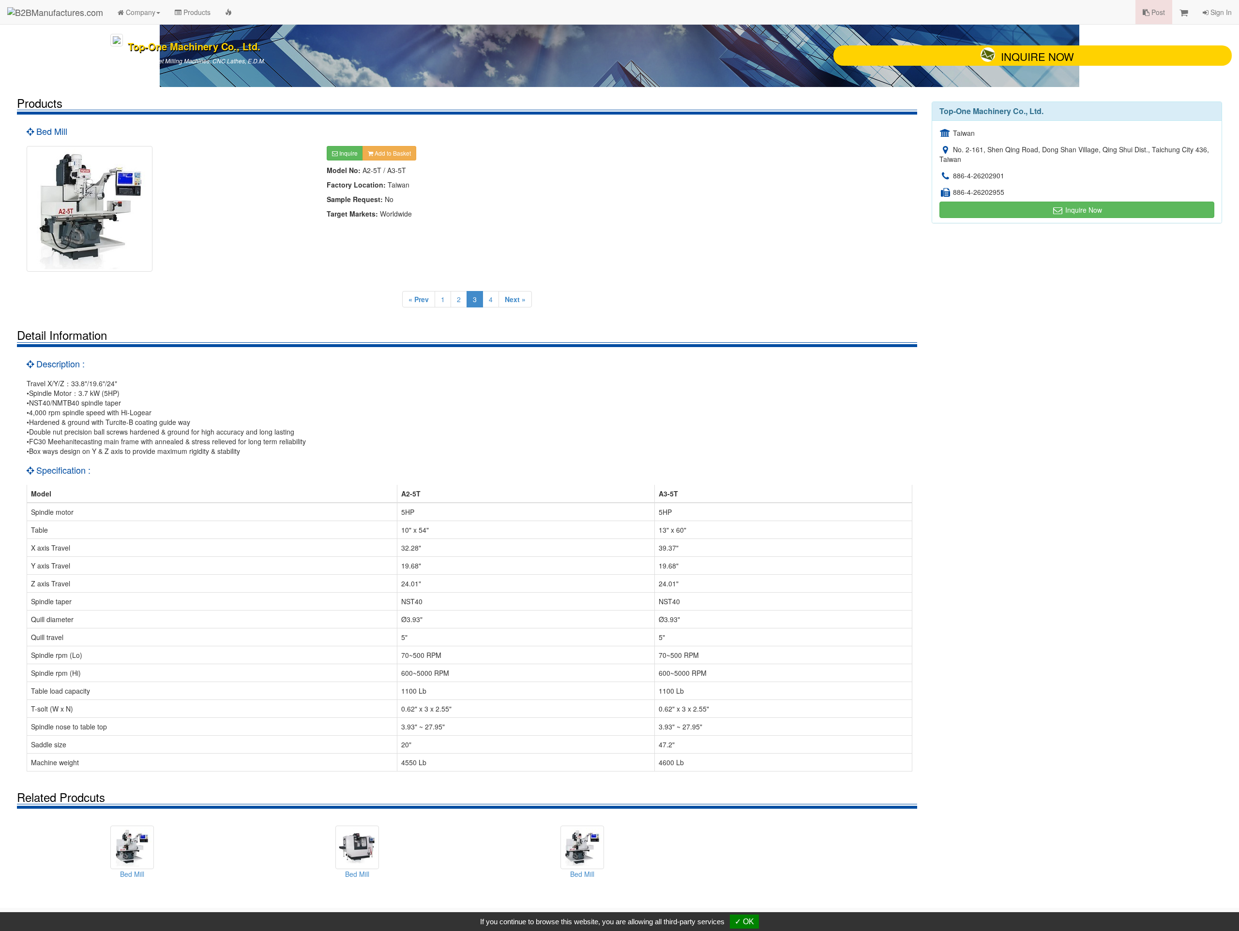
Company (139, 12)
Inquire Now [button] (1082, 210)
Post (1157, 12)
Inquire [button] (348, 153)
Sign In (1220, 12)
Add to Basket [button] (392, 153)
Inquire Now (1037, 56)
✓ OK (744, 921)
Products (196, 12)
